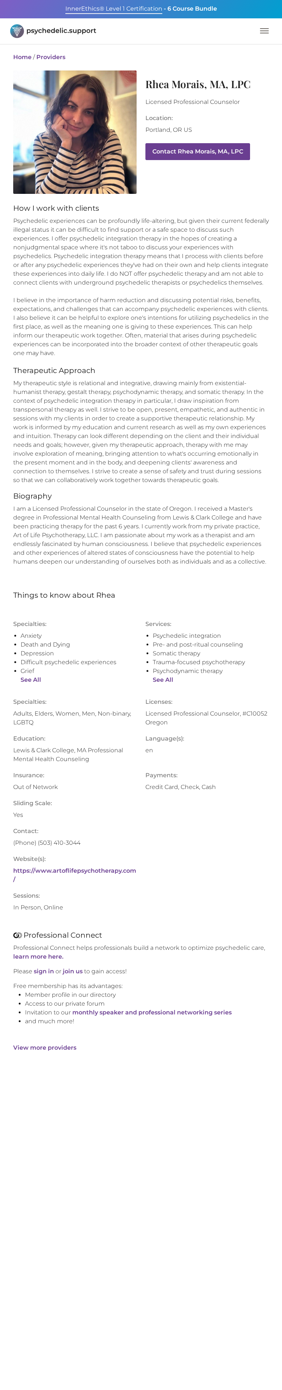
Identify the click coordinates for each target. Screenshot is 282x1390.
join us (73, 971)
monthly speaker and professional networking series (152, 1012)
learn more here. (38, 956)
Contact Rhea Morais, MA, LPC (197, 151)
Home (22, 57)
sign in (44, 971)
